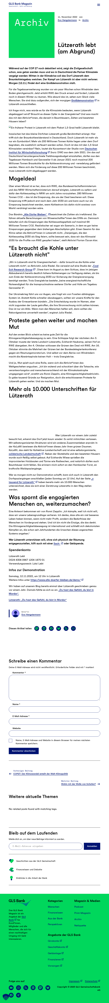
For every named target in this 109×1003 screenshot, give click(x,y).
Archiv (85, 20)
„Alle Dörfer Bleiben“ (35, 214)
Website (16, 891)
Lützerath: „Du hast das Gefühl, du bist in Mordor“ (38, 763)
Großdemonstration (82, 100)
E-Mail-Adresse (20, 879)
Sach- (57, 706)
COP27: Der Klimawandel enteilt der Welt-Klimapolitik (40, 937)
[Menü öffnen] (98, 4)
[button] (6, 997)
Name (16, 867)
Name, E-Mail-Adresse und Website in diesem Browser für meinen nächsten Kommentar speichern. (53, 905)
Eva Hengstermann (67, 20)
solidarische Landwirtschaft (77, 617)
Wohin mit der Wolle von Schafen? (78, 947)
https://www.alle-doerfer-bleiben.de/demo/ (56, 743)
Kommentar (19, 836)
